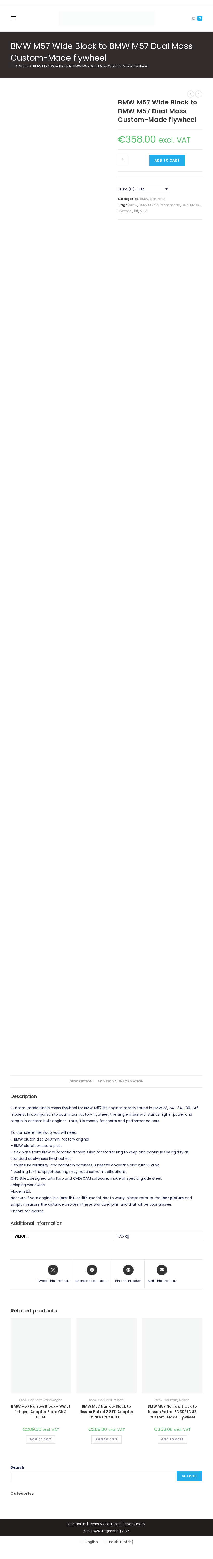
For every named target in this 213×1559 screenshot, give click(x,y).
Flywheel (125, 210)
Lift (136, 210)
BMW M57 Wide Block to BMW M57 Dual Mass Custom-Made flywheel (90, 66)
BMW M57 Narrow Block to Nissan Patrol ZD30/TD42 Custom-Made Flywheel (172, 1412)
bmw (133, 204)
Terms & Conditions (105, 1524)
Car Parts (157, 198)
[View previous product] (190, 94)
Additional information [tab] (121, 1081)
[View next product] (198, 94)
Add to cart (167, 160)
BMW (144, 198)
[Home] (12, 66)
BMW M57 (147, 204)
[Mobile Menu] (13, 18)
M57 (143, 210)
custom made (168, 204)
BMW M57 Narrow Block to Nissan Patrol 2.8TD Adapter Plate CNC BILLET (106, 1412)
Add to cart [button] (41, 1439)
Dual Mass (190, 204)
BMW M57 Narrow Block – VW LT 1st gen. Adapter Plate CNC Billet (41, 1412)
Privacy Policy (134, 1524)
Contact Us (77, 1524)
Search (17, 1467)
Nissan (119, 1400)
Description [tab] (81, 1081)
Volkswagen (53, 1400)
